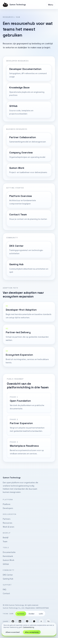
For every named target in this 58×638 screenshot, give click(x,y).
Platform (6, 504)
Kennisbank (8, 556)
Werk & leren (8, 526)
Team (5, 541)
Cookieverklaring (28, 627)
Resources (7, 522)
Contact (6, 593)
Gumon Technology (12, 477)
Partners (6, 518)
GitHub (6, 564)
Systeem (20, 613)
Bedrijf (5, 537)
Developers (8, 508)
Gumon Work (8, 560)
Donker (31, 613)
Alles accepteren (32, 632)
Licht (41, 613)
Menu (50, 4)
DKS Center (8, 574)
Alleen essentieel (13, 632)
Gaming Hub (8, 578)
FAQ (4, 589)
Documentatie (9, 552)
